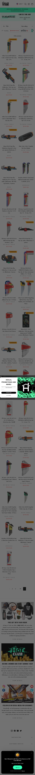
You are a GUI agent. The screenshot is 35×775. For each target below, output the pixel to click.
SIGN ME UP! (8, 392)
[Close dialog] (34, 378)
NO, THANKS (9, 395)
